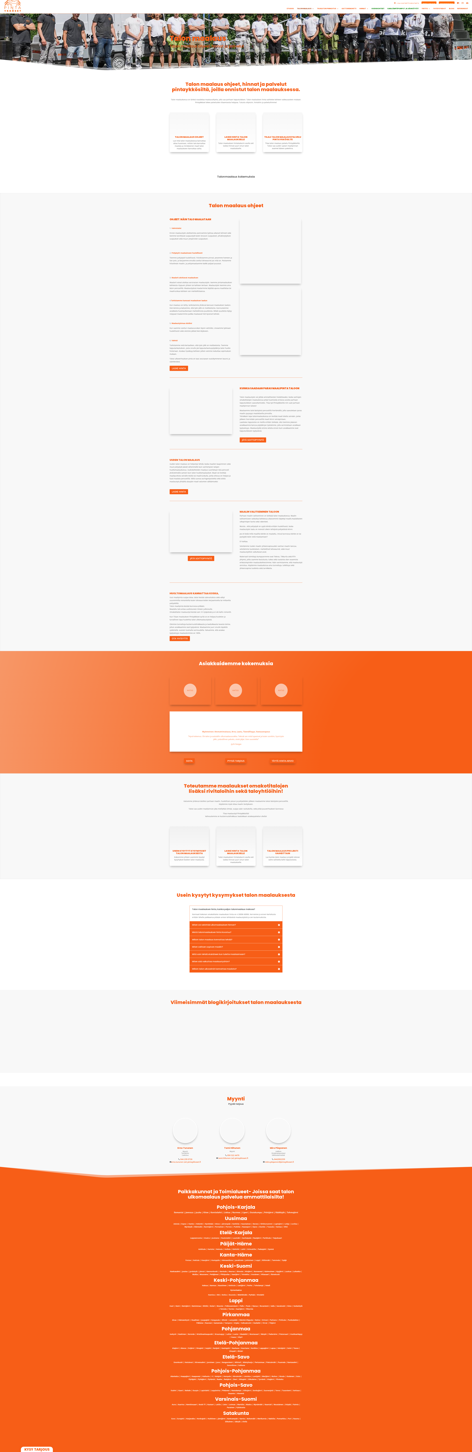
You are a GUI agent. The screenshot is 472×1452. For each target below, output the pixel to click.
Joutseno (215, 1238)
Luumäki (236, 1238)
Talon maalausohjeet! (184, 1046)
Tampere (228, 1323)
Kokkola (232, 1285)
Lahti (243, 1249)
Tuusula (270, 1227)
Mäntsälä (198, 1227)
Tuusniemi (286, 1390)
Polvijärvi (268, 1212)
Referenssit (462, 9)
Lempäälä (233, 1320)
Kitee (205, 1212)
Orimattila (251, 1249)
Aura (174, 1404)
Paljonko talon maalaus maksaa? (403, 1046)
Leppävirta (215, 1390)
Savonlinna (231, 1365)
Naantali (268, 1404)
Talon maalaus (304, 9)
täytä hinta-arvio (283, 760)
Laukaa (288, 1271)
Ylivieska (279, 1379)
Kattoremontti (349, 9)
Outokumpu (256, 1212)
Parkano (273, 1320)
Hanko (191, 1224)
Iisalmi (173, 1390)
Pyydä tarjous (235, 760)
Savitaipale (246, 1238)
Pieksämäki (271, 1362)
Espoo (183, 1224)
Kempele (227, 1376)
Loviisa (294, 1224)
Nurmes (236, 1212)
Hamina (211, 1295)
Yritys (425, 9)
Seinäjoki (281, 1348)
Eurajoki (180, 1418)
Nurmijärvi (208, 1227)
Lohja (287, 1224)
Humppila (215, 1260)
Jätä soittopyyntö (253, 439)
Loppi (257, 1260)
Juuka (198, 1212)
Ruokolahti (226, 1238)
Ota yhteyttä (180, 638)
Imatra (207, 1238)
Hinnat (362, 9)
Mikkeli (238, 1362)
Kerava (255, 1224)
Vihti (286, 1227)
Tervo (277, 1390)
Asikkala (202, 1249)
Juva (218, 1362)
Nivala (282, 1376)
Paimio (296, 1404)
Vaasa (233, 1337)
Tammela (276, 1260)
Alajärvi (175, 1348)
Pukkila (237, 1227)
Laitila (218, 1404)
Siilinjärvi (247, 1390)
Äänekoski (275, 1274)
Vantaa (279, 1227)
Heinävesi (188, 1362)
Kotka (224, 1295)
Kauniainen (246, 1224)
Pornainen (219, 1227)
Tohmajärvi (292, 1212)
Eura (173, 1418)
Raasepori (246, 1227)
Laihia (228, 1334)
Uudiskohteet (377, 9)
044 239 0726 (186, 1159)
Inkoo (217, 1224)
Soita (189, 760)
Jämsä (202, 1271)
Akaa (174, 1320)
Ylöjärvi (272, 1323)
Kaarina (181, 1404)
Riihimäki (266, 1260)
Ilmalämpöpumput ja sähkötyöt (403, 9)
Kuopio (195, 1390)
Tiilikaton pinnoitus (326, 9)
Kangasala (215, 1320)
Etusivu (290, 9)
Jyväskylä (193, 1271)
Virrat (264, 1323)
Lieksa (227, 1212)
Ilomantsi (178, 1212)
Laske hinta (179, 368)
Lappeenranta (196, 1238)
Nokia (257, 1320)
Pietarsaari (283, 1334)
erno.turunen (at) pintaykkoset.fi (186, 1162)
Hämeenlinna (227, 1260)
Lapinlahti (205, 1390)
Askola (176, 1224)
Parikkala (267, 1238)
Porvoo (229, 1227)
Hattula (196, 1260)
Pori (289, 1418)
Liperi (245, 1212)
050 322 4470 (233, 1155)
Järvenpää (226, 1224)
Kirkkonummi (266, 1224)
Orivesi (265, 1320)
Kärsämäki (237, 1376)
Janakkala (239, 1260)
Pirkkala (282, 1320)
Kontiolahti (216, 1212)
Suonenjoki (268, 1390)
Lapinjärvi (278, 1224)
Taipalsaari (277, 1238)
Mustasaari (254, 1334)
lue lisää (176, 1056)
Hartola (211, 1249)
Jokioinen (249, 1260)
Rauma (296, 1418)
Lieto (225, 1404)
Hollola (227, 1249)
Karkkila (235, 1224)
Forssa (188, 1260)
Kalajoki (218, 1376)
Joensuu (189, 1212)
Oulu (298, 1376)
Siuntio (262, 1227)
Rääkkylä (280, 1212)
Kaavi (180, 1390)
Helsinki (199, 1224)
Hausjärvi (205, 1260)
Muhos (274, 1376)
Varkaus (296, 1390)
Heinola (219, 1249)
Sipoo (254, 1227)
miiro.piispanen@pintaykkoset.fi (279, 1162)
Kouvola (232, 1295)
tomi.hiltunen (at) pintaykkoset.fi (233, 1158)
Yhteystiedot (439, 9)
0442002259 (279, 1159)
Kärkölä (235, 1249)
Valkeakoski (246, 1323)
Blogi (451, 9)
